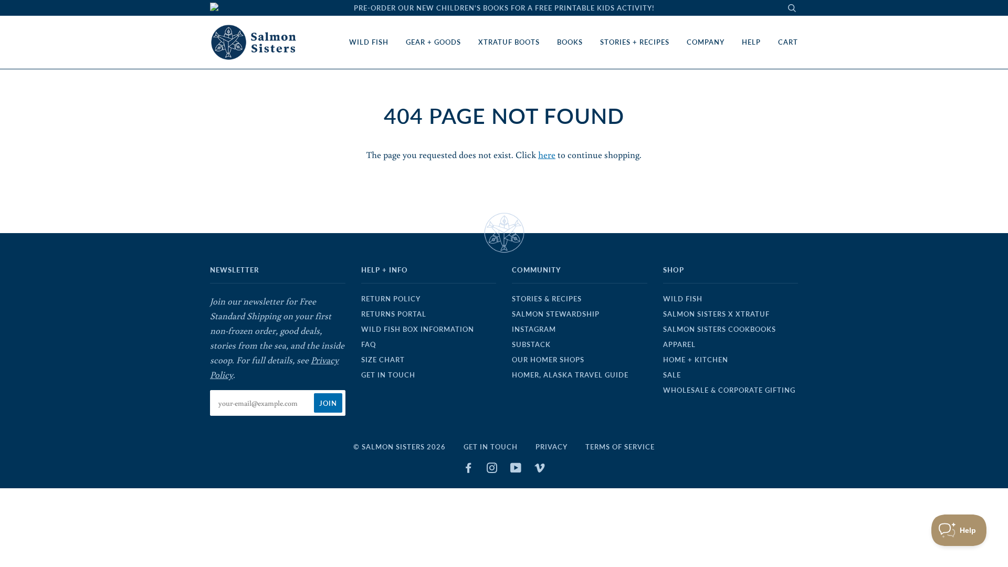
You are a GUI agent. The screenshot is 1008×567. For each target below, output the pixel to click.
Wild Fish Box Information (417, 329)
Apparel (679, 344)
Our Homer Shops (548, 359)
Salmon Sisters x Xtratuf (716, 314)
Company (705, 42)
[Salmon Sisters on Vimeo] (539, 469)
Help (751, 42)
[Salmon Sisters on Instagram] (492, 469)
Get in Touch (388, 375)
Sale (672, 375)
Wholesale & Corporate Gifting (729, 390)
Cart (788, 42)
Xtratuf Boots (509, 42)
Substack (531, 344)
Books (570, 42)
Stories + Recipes (634, 42)
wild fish (682, 299)
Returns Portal (393, 314)
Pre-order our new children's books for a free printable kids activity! (504, 8)
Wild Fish (368, 42)
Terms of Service (620, 447)
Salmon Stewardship (556, 314)
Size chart (383, 359)
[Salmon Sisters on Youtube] (516, 469)
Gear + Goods (433, 42)
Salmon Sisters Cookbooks (719, 329)
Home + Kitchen (695, 359)
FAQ (368, 344)
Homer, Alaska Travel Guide (570, 375)
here (546, 155)
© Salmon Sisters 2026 (399, 447)
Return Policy (391, 299)
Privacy (552, 447)
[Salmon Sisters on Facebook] (468, 469)
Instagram (534, 329)
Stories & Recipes (547, 299)
